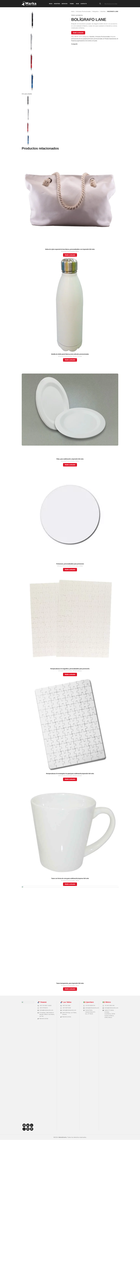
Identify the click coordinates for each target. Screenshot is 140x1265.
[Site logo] (29, 3)
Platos (77, 461)
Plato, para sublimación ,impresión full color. (70, 459)
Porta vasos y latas (77, 566)
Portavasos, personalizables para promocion (70, 564)
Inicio (72, 11)
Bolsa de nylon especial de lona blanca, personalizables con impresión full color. (70, 249)
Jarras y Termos (77, 356)
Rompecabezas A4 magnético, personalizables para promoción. (70, 669)
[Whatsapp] (24, 1129)
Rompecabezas (77, 671)
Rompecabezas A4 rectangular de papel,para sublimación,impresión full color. (70, 773)
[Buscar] (100, 3)
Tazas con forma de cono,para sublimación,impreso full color (70, 878)
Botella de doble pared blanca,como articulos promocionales (70, 354)
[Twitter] (27, 1125)
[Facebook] (24, 1125)
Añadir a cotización (78, 32)
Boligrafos (96, 11)
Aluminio (102, 11)
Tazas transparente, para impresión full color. (70, 983)
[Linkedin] (31, 1129)
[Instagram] (31, 1125)
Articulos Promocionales (83, 11)
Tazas (77, 880)
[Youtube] (27, 1129)
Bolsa (77, 251)
